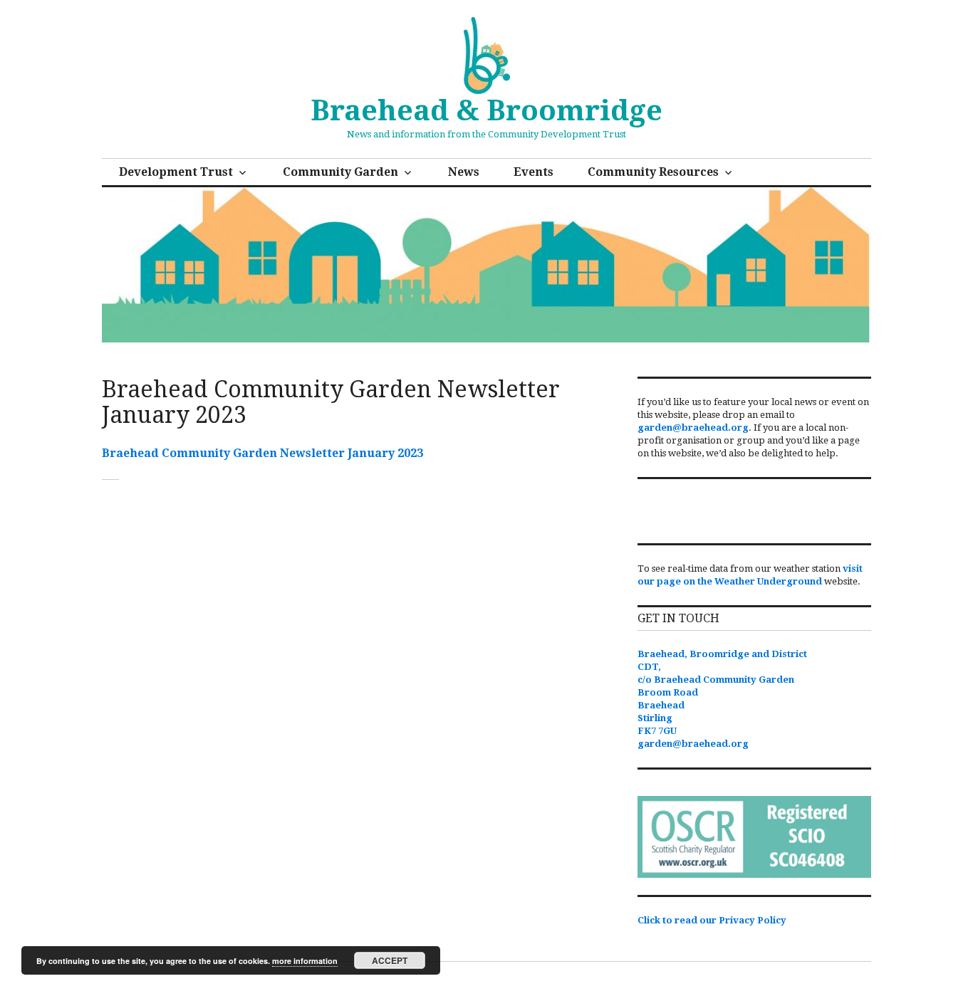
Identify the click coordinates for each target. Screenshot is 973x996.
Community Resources (653, 172)
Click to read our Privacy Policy (712, 920)
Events (533, 172)
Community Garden (340, 172)
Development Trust (176, 172)
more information (305, 960)
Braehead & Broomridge (486, 110)
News (463, 172)
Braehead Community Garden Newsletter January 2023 (262, 453)
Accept (389, 960)
